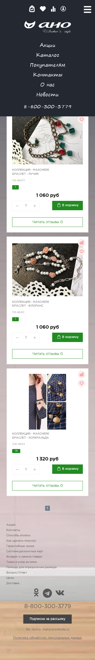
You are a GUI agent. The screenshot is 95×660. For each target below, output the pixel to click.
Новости (47, 94)
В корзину (70, 205)
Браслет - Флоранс (27, 306)
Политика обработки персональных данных (47, 637)
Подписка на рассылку (47, 619)
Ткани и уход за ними (21, 562)
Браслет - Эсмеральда (30, 438)
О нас (47, 84)
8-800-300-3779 (48, 106)
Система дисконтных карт (24, 551)
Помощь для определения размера (31, 567)
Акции (47, 45)
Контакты (47, 74)
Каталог (47, 55)
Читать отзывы (47, 222)
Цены (10, 578)
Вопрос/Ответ (16, 572)
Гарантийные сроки (20, 546)
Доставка (12, 583)
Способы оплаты (18, 535)
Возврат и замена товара (24, 557)
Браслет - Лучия (25, 174)
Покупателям (47, 64)
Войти (63, 8)
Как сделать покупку (21, 541)
